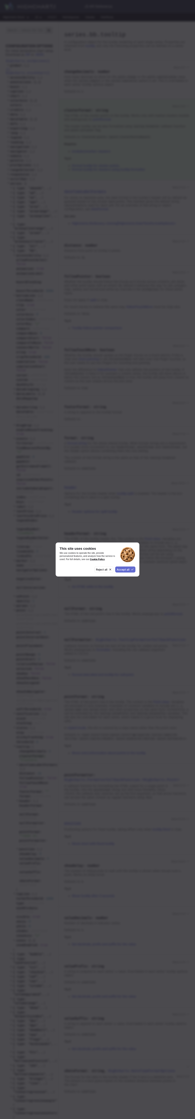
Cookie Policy (97, 559)
